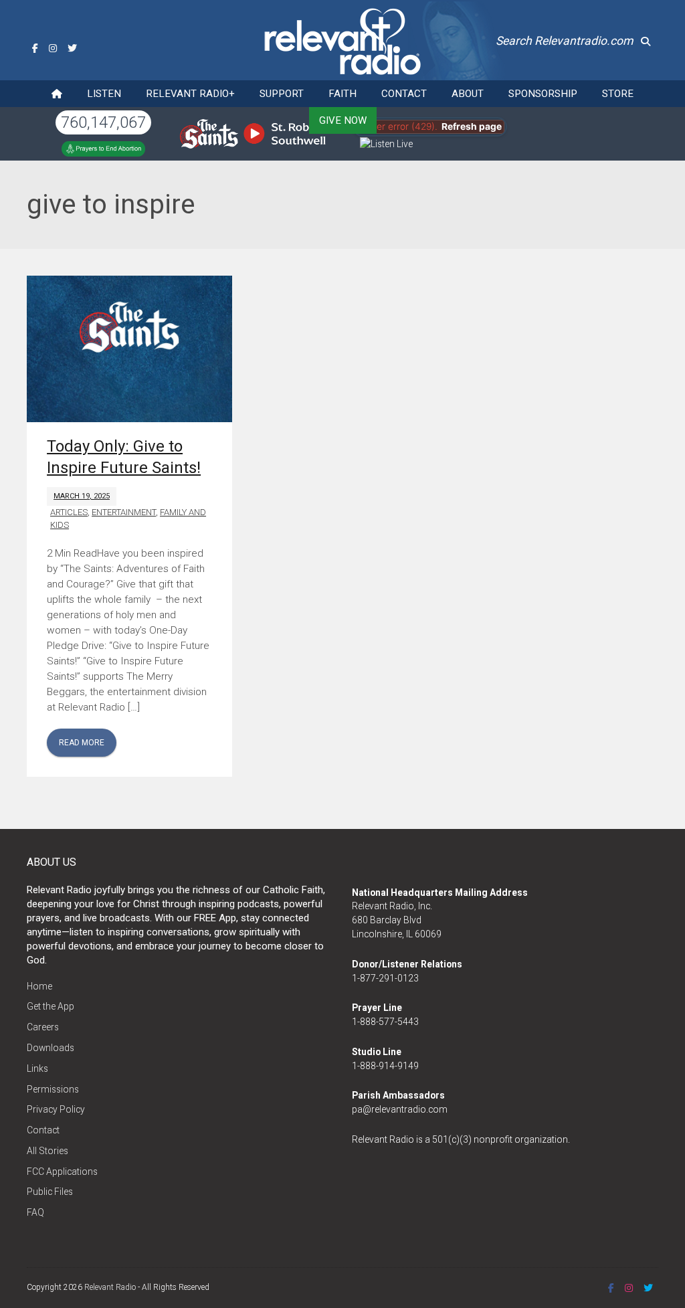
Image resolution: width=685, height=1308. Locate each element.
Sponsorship (542, 94)
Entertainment (124, 512)
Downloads (50, 1047)
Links (37, 1068)
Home (39, 986)
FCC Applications (62, 1171)
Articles (69, 512)
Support (282, 94)
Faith (342, 94)
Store (617, 94)
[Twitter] (72, 48)
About (468, 94)
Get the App (50, 1006)
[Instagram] (52, 48)
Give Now (343, 120)
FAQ (35, 1212)
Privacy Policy (56, 1109)
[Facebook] (35, 48)
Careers (43, 1027)
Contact (404, 94)
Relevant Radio (110, 1287)
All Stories (47, 1150)
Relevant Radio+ (190, 94)
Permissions (53, 1089)
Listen (104, 94)
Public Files (50, 1191)
